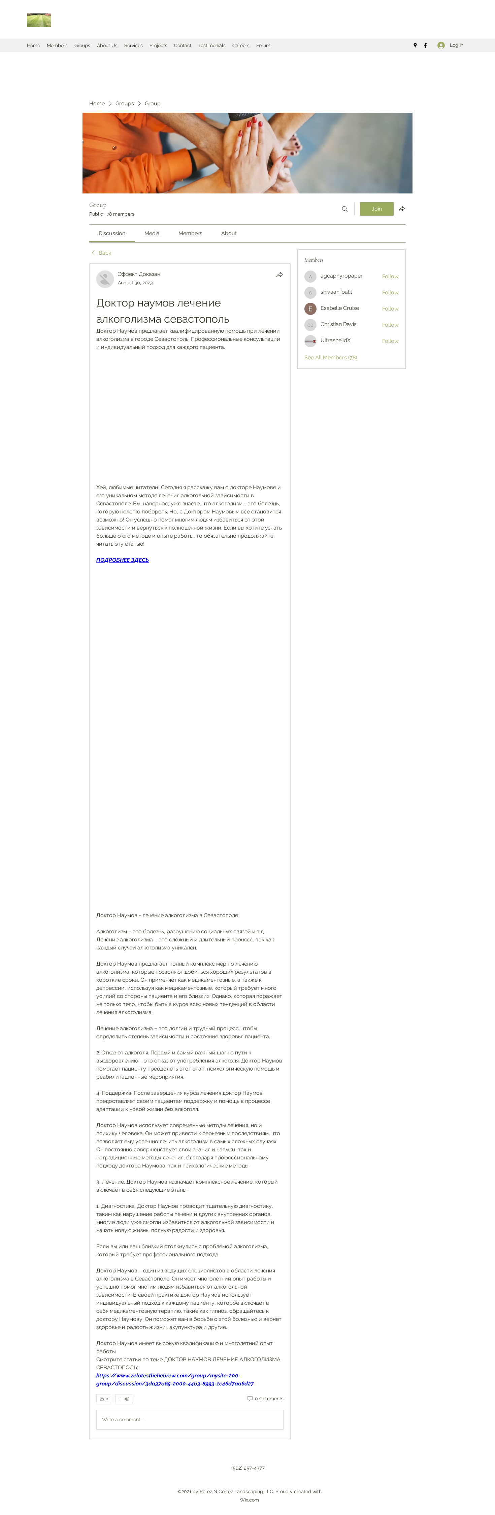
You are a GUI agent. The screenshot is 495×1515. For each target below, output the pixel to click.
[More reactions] (124, 1399)
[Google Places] (415, 45)
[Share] (279, 274)
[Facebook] (425, 45)
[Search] (345, 209)
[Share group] (402, 209)
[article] (190, 851)
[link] (112, 233)
